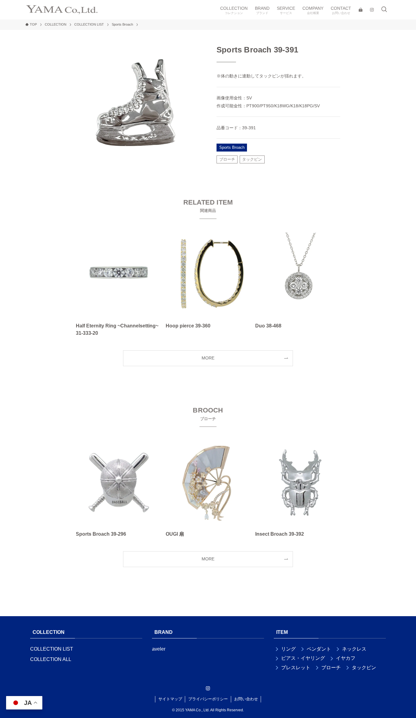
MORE (208, 357)
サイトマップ (170, 699)
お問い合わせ (246, 699)
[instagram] (208, 688)
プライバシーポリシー (208, 699)
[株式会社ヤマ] (61, 10)
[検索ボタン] (384, 10)
